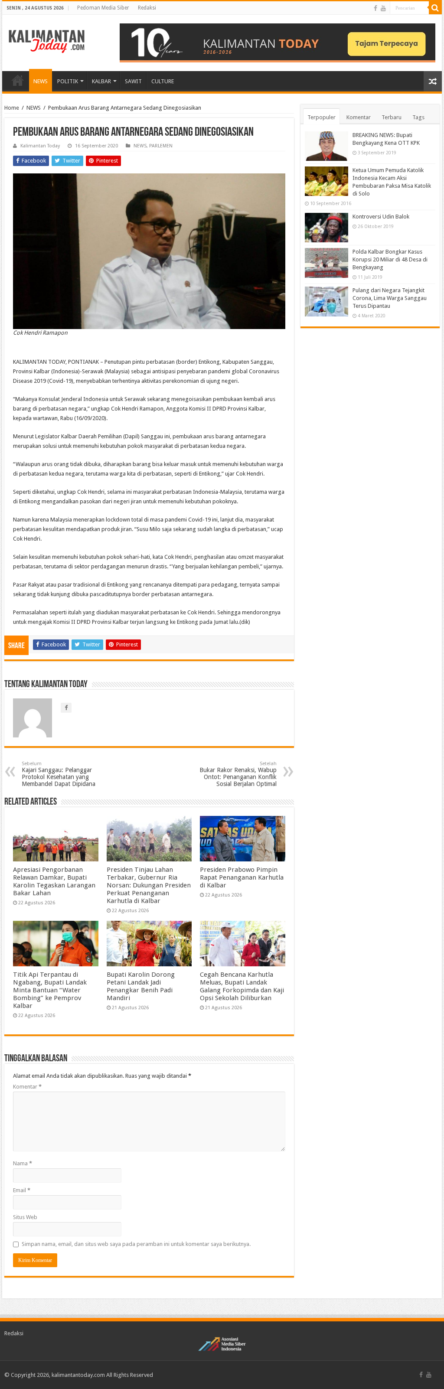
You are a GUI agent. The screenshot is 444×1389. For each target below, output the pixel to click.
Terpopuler (321, 117)
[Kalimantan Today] (47, 40)
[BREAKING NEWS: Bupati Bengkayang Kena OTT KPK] (326, 146)
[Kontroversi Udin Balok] (326, 227)
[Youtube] (383, 8)
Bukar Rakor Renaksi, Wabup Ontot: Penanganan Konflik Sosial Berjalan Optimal (238, 774)
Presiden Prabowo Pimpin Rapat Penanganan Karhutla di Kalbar (242, 877)
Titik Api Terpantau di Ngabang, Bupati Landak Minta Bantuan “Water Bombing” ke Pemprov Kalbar (50, 990)
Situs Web (25, 1217)
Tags (418, 117)
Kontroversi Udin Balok (381, 216)
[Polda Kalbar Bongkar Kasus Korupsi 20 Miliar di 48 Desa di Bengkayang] (326, 262)
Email (21, 1190)
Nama (22, 1163)
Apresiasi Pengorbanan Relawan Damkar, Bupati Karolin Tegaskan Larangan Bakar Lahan (54, 881)
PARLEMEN (161, 146)
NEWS (40, 81)
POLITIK (67, 81)
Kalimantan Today (40, 146)
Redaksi (147, 8)
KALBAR (101, 81)
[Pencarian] (435, 7)
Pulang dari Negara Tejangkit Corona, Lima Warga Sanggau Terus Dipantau (390, 298)
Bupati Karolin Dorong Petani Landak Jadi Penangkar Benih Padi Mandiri (141, 986)
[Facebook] (375, 8)
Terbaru (392, 117)
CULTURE (162, 81)
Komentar (27, 1086)
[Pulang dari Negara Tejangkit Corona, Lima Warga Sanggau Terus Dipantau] (326, 301)
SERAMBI (18, 80)
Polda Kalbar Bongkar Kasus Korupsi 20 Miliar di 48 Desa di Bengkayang (390, 259)
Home (11, 107)
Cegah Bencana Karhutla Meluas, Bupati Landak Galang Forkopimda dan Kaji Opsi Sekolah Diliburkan (242, 986)
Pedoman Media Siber (103, 8)
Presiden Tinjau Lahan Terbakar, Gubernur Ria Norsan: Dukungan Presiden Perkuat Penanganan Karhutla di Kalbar (149, 885)
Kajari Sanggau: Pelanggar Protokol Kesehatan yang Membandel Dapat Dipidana (58, 774)
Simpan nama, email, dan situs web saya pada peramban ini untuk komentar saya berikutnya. (136, 1244)
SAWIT (133, 81)
